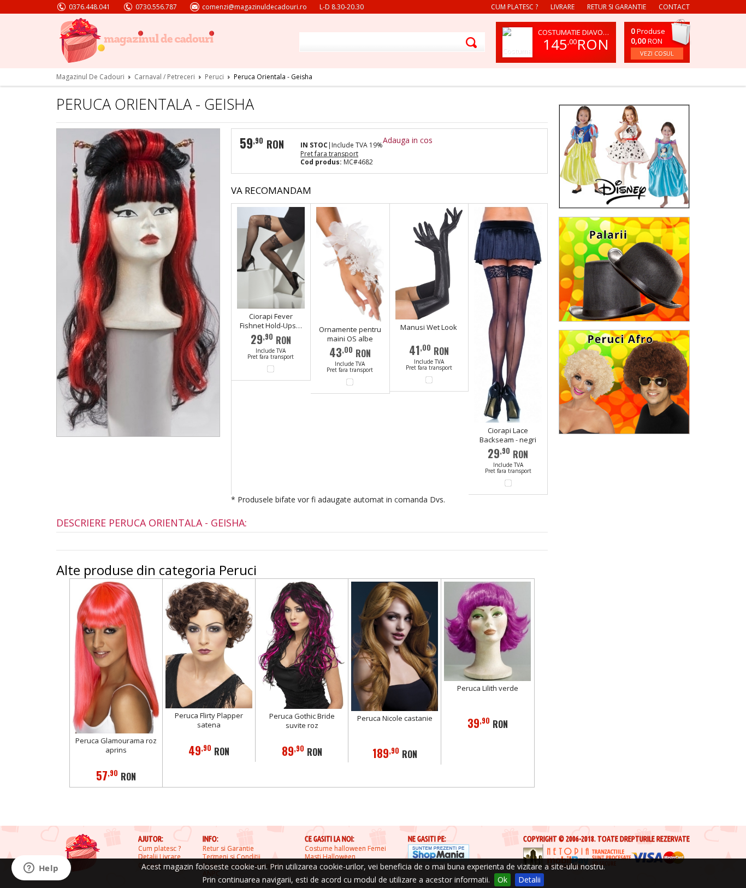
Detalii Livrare (159, 857)
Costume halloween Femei (345, 848)
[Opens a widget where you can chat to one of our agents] (41, 869)
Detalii (529, 879)
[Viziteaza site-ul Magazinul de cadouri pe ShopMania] (438, 853)
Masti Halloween (330, 857)
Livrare (562, 6)
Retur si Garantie (228, 848)
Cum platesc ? (514, 6)
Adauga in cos (408, 140)
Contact (674, 6)
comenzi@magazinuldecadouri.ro (254, 6)
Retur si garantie (616, 6)
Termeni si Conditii (231, 857)
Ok (502, 879)
